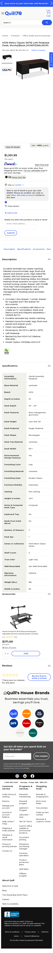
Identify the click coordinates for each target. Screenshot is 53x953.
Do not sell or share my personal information (26, 940)
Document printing (24, 838)
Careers (5, 899)
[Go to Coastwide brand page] (26, 714)
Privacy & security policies (9, 845)
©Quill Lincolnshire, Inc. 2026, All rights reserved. (22, 923)
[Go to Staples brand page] (26, 724)
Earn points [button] (40, 145)
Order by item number (42, 813)
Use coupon (41, 756)
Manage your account (8, 806)
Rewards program (23, 802)
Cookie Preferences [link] (31, 936)
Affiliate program (23, 874)
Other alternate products (23, 195)
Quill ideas (23, 869)
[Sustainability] (7, 351)
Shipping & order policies (8, 829)
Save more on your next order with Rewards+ (26, 3)
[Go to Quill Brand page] (13, 714)
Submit (11, 233)
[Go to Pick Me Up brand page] (39, 714)
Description (9, 249)
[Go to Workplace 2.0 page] (32, 733)
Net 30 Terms (25, 821)
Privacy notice (30, 932)
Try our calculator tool (34, 170)
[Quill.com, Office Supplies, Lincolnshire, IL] (11, 915)
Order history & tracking (9, 795)
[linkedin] (25, 776)
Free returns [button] (13, 206)
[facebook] (32, 776)
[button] (51, 3)
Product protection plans (24, 862)
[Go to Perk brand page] (13, 724)
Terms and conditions (26, 764)
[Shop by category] (2, 13)
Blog (4, 890)
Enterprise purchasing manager (24, 846)
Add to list (12, 213)
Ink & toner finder (41, 802)
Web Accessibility (10, 904)
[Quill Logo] (13, 13)
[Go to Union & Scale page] (20, 733)
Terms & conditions (12, 932)
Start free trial (42, 165)
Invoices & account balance (7, 814)
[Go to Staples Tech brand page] (39, 724)
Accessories (39, 249)
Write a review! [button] (38, 50)
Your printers (42, 808)
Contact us (7, 851)
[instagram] (17, 776)
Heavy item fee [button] (19, 177)
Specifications (24, 249)
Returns (5, 801)
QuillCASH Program (23, 809)
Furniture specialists (24, 854)
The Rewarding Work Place (14, 895)
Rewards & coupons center (43, 820)
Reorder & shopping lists (42, 795)
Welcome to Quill (10, 886)
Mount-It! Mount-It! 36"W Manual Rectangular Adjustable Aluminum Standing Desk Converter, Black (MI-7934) (20, 633)
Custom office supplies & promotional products (25, 829)
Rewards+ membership (25, 795)
